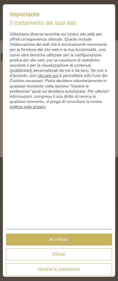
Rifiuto (59, 254)
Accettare (58, 239)
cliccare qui (48, 75)
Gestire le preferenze (59, 269)
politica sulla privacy (28, 106)
